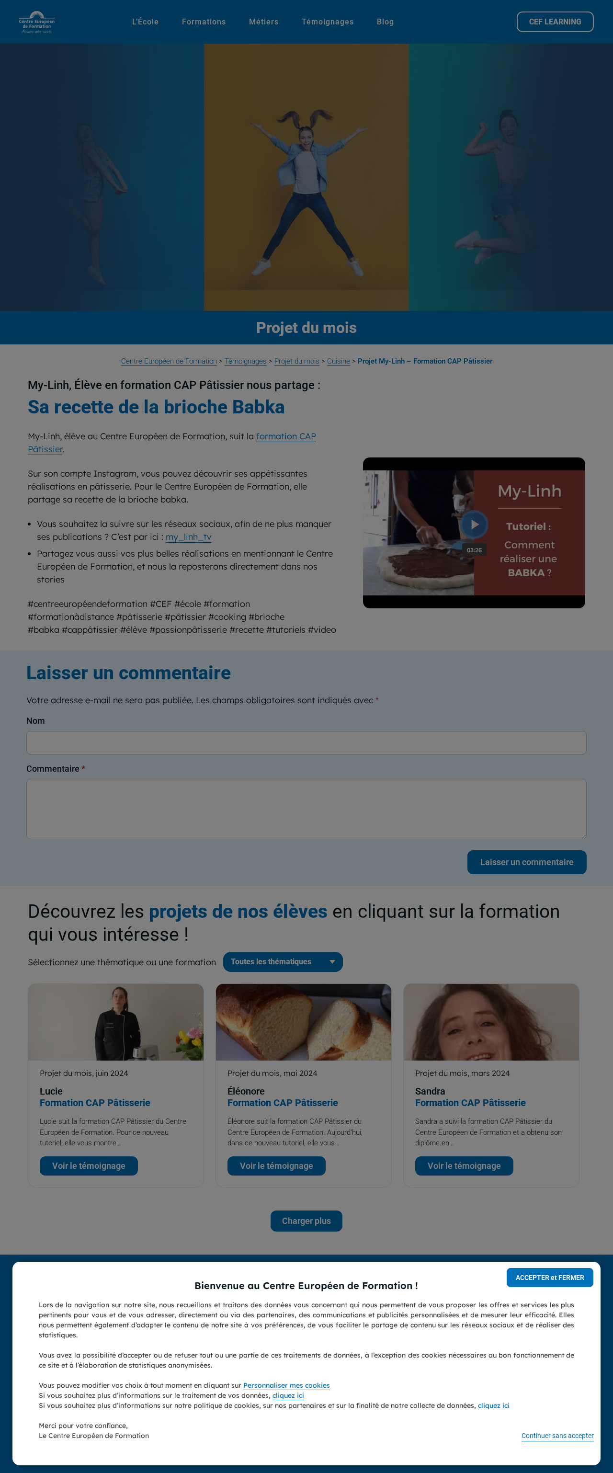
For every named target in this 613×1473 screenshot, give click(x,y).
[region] (306, 1363)
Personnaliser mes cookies (286, 1385)
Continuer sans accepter (558, 1435)
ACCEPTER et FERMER (550, 1277)
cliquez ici (288, 1395)
